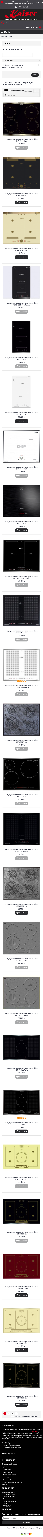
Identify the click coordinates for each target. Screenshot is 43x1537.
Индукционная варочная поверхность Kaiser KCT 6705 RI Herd (21, 1014)
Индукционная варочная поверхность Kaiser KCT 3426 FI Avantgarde (21, 304)
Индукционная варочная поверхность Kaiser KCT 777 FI (21, 1124)
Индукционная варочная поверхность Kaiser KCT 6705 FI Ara (21, 905)
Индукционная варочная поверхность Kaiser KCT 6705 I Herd (21, 960)
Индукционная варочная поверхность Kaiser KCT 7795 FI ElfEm (21, 1178)
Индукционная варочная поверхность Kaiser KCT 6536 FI (21, 796)
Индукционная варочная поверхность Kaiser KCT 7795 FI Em (21, 1233)
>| (16, 1413)
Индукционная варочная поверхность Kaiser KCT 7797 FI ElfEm (21, 1342)
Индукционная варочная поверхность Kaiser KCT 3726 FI (21, 358)
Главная (4, 36)
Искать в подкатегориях (14, 65)
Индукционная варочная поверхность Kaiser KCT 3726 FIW (21, 413)
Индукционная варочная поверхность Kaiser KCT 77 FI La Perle (21, 1069)
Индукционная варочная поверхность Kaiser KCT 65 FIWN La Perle (21, 686)
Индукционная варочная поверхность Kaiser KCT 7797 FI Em (21, 1397)
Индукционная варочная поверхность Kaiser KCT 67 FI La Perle (21, 850)
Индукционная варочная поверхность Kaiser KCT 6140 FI (21, 522)
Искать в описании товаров (12, 67)
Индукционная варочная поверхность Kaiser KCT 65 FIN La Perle (21, 632)
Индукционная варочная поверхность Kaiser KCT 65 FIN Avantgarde (21, 577)
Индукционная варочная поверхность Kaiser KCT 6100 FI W (21, 468)
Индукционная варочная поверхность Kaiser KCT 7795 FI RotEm (21, 1287)
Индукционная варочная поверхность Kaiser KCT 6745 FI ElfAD (21, 249)
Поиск (11, 36)
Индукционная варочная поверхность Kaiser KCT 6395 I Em (21, 140)
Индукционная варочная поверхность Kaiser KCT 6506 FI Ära (21, 741)
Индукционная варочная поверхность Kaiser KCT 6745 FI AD (21, 195)
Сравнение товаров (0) (18, 90)
